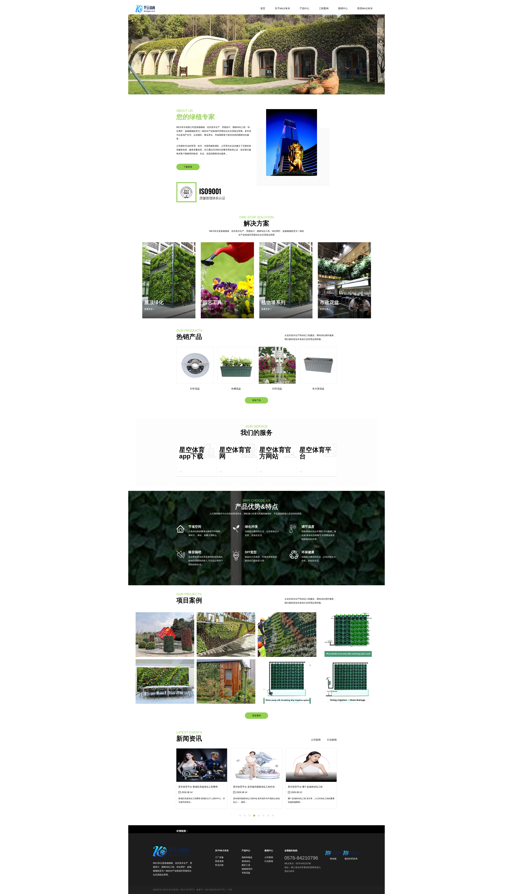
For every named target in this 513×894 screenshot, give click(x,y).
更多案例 (256, 715)
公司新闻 (316, 739)
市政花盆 (271, 302)
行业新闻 (332, 739)
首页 (262, 8)
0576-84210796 (301, 858)
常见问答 (219, 865)
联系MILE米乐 (365, 8)
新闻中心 (343, 8)
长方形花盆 (277, 388)
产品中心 (304, 8)
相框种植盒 (332, 302)
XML (230, 890)
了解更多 (188, 167)
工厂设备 (219, 857)
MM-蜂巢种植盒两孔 (318, 388)
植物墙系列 (215, 302)
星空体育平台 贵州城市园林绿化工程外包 (199, 787)
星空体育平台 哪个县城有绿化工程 (250, 787)
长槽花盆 (195, 388)
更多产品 (256, 400)
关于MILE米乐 (282, 8)
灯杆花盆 (236, 388)
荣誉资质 (219, 861)
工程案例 (324, 8)
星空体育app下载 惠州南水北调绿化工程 (308, 787)
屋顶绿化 (246, 861)
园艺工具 (246, 865)
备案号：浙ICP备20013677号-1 (211, 890)
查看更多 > (149, 309)
